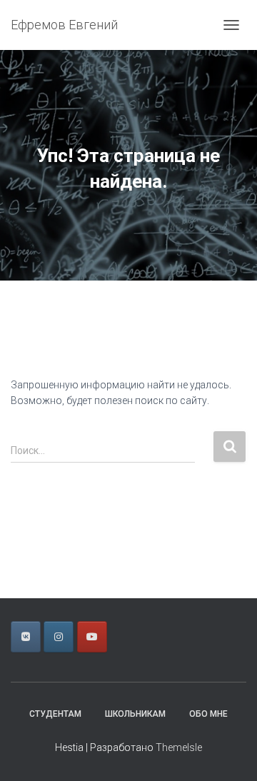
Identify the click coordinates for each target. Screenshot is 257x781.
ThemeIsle (179, 747)
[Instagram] (59, 636)
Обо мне (208, 714)
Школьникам (135, 714)
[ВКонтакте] (26, 636)
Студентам (55, 714)
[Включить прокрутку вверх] (229, 752)
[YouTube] (92, 636)
